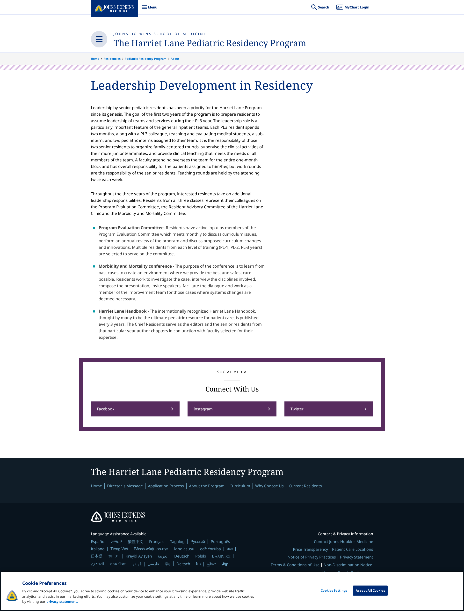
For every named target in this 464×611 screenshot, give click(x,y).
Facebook (106, 409)
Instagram (203, 409)
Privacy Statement (356, 557)
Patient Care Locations (352, 549)
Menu (149, 9)
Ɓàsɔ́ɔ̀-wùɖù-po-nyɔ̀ (151, 548)
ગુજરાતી (97, 563)
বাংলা (230, 548)
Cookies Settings (334, 590)
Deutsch (181, 556)
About (175, 59)
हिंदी (168, 563)
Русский (197, 541)
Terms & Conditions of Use (295, 564)
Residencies (112, 59)
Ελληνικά (221, 556)
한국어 (114, 556)
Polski (200, 556)
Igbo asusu (184, 548)
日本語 (96, 556)
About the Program (207, 486)
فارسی (153, 563)
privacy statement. (62, 601)
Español (98, 541)
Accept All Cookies (370, 590)
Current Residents (305, 486)
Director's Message (125, 486)
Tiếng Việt (119, 548)
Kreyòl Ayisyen (139, 556)
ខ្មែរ (198, 563)
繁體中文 (135, 541)
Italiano (98, 548)
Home (95, 59)
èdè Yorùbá (210, 548)
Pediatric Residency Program (146, 59)
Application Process (166, 486)
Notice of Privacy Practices (312, 557)
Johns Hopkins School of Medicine (160, 33)
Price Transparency (310, 549)
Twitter (297, 409)
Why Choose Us (269, 486)
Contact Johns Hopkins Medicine (343, 541)
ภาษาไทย (118, 563)
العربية (163, 556)
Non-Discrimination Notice (348, 564)
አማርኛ (116, 541)
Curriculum (240, 486)
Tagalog (177, 541)
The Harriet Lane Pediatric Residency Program (210, 43)
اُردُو (137, 563)
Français (156, 541)
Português (220, 541)
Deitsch (183, 563)
